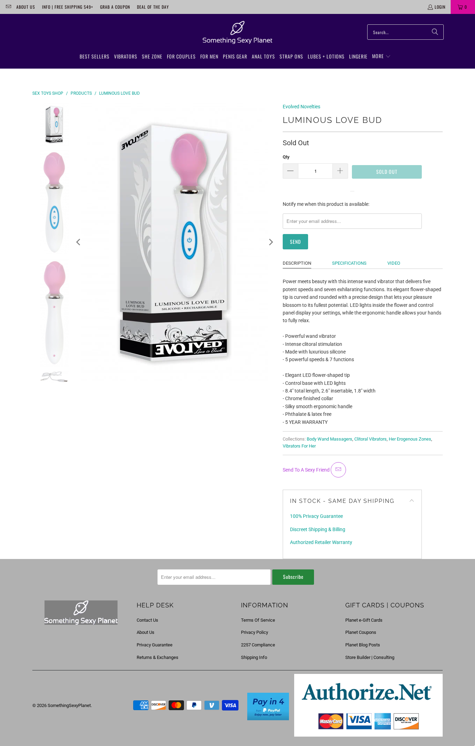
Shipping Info (254, 657)
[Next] (270, 242)
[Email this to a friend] (338, 469)
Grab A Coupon (115, 7)
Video (393, 263)
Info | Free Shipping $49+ (67, 7)
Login (440, 7)
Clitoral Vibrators (370, 439)
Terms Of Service (258, 620)
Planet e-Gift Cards (364, 620)
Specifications (349, 263)
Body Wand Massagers (329, 439)
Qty (286, 157)
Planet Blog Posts (362, 644)
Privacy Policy (254, 632)
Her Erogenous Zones (410, 439)
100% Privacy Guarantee (316, 516)
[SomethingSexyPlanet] (237, 33)
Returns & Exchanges (157, 657)
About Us (25, 7)
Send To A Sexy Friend (307, 470)
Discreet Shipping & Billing (317, 529)
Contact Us (147, 620)
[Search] (435, 32)
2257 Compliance (258, 644)
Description (297, 263)
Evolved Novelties (301, 106)
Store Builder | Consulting (369, 657)
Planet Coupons (360, 632)
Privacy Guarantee (154, 644)
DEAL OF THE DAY (153, 7)
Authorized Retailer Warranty (321, 542)
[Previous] (78, 242)
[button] (381, 56)
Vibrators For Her (299, 446)
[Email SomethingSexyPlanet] (8, 7)
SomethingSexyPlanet (69, 705)
